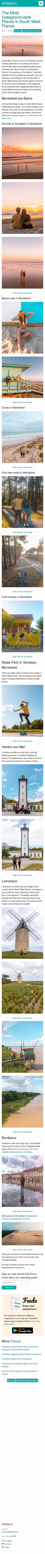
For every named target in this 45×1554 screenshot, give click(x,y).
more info (35, 1321)
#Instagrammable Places (31, 31)
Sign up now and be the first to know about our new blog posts (19, 1275)
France (15, 1341)
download (9, 1324)
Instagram (19, 1267)
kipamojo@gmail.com (10, 1531)
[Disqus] (22, 1417)
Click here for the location (22, 293)
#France (17, 31)
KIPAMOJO (9, 3)
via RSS (13, 1536)
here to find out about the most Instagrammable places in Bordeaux (20, 1150)
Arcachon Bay (8, 1218)
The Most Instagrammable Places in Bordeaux (21, 1354)
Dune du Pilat (24, 1218)
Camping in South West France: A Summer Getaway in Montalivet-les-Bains (20, 1348)
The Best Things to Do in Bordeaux (17, 1358)
